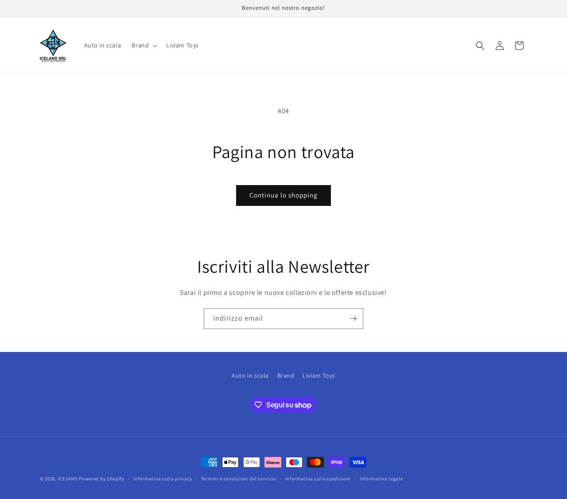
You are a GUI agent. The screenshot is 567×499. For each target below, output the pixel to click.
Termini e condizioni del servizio (238, 479)
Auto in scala (250, 375)
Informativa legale (381, 479)
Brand (286, 375)
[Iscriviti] (353, 318)
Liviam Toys (319, 375)
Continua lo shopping (283, 195)
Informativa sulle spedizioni (318, 479)
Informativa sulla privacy (163, 479)
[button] (143, 45)
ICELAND (68, 479)
